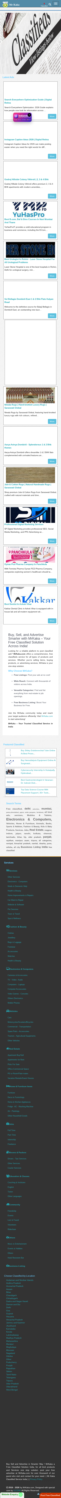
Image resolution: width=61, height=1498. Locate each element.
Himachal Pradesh (14, 1320)
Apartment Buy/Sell (16, 1055)
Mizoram (10, 1350)
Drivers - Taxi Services (17, 1159)
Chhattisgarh (12, 1298)
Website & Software (16, 905)
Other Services (14, 877)
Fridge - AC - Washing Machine (20, 1106)
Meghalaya (11, 1347)
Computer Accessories (17, 989)
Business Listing (17, 1266)
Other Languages (15, 1196)
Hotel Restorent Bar (16, 1258)
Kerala (9, 1332)
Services (13, 871)
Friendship (12, 1211)
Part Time (12, 1135)
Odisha (9, 1356)
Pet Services (13, 909)
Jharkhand (11, 1326)
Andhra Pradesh (13, 1283)
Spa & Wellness (14, 918)
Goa (8, 1310)
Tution (10, 1192)
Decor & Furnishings (16, 1097)
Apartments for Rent (16, 1060)
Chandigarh (11, 1295)
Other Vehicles (14, 1041)
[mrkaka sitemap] (38, 1493)
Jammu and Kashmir (15, 1323)
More (52, 116)
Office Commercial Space (18, 1069)
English (11, 1187)
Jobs (11, 1124)
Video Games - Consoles (18, 994)
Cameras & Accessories (18, 975)
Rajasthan (10, 1368)
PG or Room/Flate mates (18, 1073)
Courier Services (14, 1168)
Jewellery (11, 938)
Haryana (10, 1316)
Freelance (12, 1144)
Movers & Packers (17, 1152)
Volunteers (12, 1225)
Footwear (11, 947)
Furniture (11, 1093)
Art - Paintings (13, 1111)
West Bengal (12, 1390)
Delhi (8, 1307)
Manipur (10, 1344)
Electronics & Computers (21, 969)
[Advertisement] (30, 43)
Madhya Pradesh (14, 1338)
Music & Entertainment (17, 1244)
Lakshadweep (12, 1335)
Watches (11, 956)
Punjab (9, 1365)
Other (8, 1359)
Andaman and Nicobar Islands (19, 1280)
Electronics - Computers (18, 881)
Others (12, 1238)
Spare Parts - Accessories (18, 1031)
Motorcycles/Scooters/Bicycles (20, 1022)
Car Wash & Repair (15, 900)
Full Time (11, 1130)
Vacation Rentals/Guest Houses (21, 1078)
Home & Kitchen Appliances (19, 1102)
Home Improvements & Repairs (20, 895)
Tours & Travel (14, 914)
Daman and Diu (13, 1304)
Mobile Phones (14, 1003)
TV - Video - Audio (15, 980)
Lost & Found (13, 1220)
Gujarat (9, 1313)
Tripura (9, 1381)
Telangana (11, 1377)
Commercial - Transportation (19, 1027)
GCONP (16, 1490)
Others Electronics (15, 998)
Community (14, 1204)
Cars (9, 1017)
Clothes (11, 933)
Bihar (8, 1292)
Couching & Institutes (16, 1182)
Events (10, 1215)
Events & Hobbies (15, 1248)
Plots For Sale (13, 1064)
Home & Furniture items (21, 1086)
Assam (9, 1289)
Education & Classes (19, 1176)
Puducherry (11, 1362)
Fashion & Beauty (18, 927)
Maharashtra (12, 1341)
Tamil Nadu (11, 1374)
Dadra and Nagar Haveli (17, 1301)
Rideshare (12, 1229)
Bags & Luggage (14, 942)
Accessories (13, 951)
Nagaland (10, 1353)
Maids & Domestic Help (17, 886)
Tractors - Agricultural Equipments (22, 1036)
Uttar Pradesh (12, 1383)
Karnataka (10, 1329)
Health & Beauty (14, 891)
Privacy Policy (36, 1479)
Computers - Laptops (16, 984)
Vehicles (14, 1011)
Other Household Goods (17, 1116)
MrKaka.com (47, 716)
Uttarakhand (11, 1386)
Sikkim (9, 1371)
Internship (12, 1140)
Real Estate (14, 1049)
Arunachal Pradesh (14, 1286)
